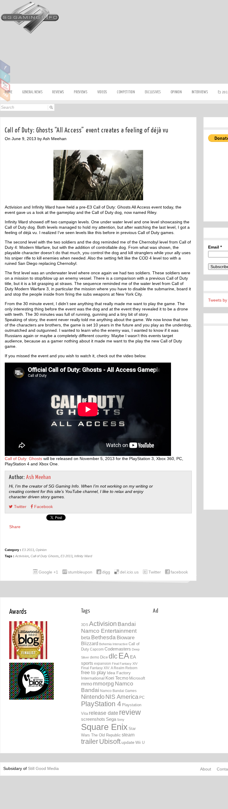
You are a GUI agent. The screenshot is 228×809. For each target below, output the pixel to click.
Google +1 (48, 572)
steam (128, 734)
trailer (89, 741)
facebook (179, 572)
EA (123, 655)
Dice (104, 657)
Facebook (5, 67)
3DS (84, 625)
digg (106, 572)
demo (94, 657)
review (130, 712)
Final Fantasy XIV (124, 663)
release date (103, 713)
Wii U (140, 742)
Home (8, 92)
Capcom (97, 649)
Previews (81, 92)
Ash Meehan (38, 477)
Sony (120, 719)
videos (102, 92)
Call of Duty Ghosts (45, 556)
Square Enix (104, 727)
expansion (102, 663)
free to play (93, 672)
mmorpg (103, 683)
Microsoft (137, 678)
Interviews (200, 92)
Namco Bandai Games (118, 691)
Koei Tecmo (116, 678)
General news (32, 92)
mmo (86, 684)
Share (14, 526)
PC (142, 697)
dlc (113, 656)
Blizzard (89, 643)
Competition (126, 92)
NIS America (121, 696)
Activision (22, 556)
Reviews (58, 92)
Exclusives (153, 92)
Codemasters (117, 648)
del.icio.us (129, 572)
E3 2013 (28, 550)
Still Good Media (43, 768)
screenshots (93, 719)
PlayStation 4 (101, 704)
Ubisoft (110, 741)
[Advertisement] (190, 657)
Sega (111, 719)
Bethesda (103, 637)
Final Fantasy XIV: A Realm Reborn (109, 668)
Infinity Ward (83, 556)
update (127, 742)
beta (85, 637)
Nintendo (92, 696)
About (205, 769)
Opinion (176, 92)
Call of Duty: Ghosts (23, 458)
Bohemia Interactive (113, 644)
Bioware (125, 637)
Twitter (5, 76)
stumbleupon (80, 572)
